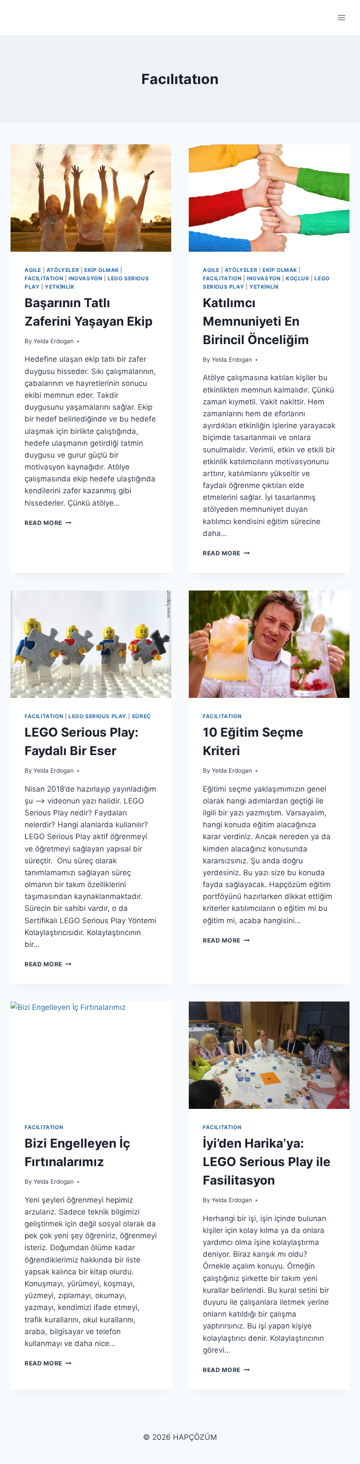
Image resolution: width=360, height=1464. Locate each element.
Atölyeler (63, 270)
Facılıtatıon (44, 278)
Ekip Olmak (101, 270)
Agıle (33, 270)
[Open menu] (341, 17)
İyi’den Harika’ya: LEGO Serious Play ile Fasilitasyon (267, 1162)
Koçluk (298, 278)
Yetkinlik (59, 286)
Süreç (141, 716)
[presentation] (91, 198)
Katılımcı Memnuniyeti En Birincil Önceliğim (256, 321)
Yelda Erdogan (53, 341)
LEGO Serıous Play (97, 716)
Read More (48, 522)
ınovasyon (85, 278)
